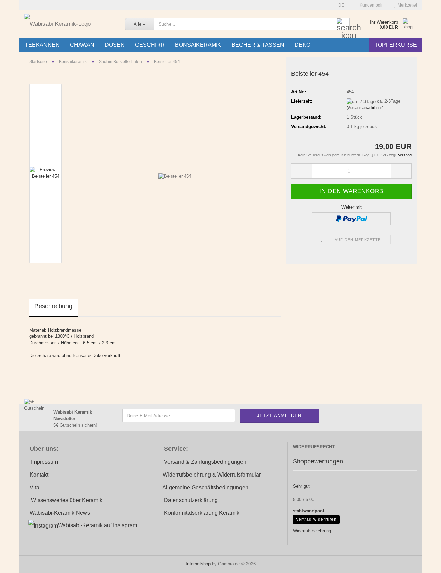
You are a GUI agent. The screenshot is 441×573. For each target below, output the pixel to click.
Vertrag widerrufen (316, 519)
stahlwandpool (308, 510)
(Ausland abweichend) (365, 108)
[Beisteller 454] (174, 173)
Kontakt (39, 475)
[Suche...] (343, 24)
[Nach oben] (422, 562)
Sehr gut (301, 486)
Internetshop (198, 563)
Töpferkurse (396, 45)
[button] (339, 5)
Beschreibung (53, 306)
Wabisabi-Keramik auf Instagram (97, 525)
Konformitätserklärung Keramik (201, 513)
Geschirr (150, 45)
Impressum (44, 462)
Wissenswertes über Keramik (66, 500)
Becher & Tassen (258, 45)
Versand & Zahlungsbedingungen (205, 462)
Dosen (115, 45)
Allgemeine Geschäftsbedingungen (205, 487)
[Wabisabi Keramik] (69, 24)
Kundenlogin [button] (371, 5)
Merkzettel (406, 5)
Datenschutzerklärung (191, 500)
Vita (34, 487)
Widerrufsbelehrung (312, 530)
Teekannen (42, 45)
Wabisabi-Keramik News (60, 513)
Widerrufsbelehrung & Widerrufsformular (212, 475)
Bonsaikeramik (198, 45)
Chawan (82, 45)
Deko (302, 45)
